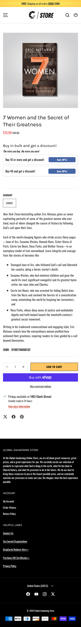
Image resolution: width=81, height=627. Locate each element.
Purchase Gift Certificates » (16, 558)
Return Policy (9, 514)
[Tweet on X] (5, 417)
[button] (76, 15)
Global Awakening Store (44, 610)
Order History (9, 507)
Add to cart (54, 367)
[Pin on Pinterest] (22, 417)
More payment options (40, 386)
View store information (19, 406)
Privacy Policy (9, 566)
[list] (40, 70)
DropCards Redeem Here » (15, 549)
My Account (8, 501)
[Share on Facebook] (13, 417)
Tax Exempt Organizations (15, 541)
